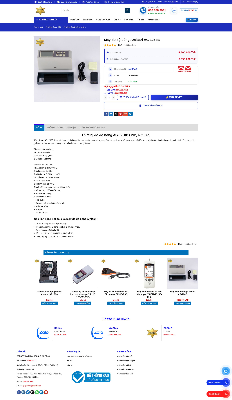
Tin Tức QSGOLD (148, 2)
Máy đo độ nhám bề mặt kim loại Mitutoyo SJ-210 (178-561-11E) (82, 294)
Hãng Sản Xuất (103, 20)
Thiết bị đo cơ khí (53, 27)
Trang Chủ (74, 20)
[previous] (34, 284)
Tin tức (140, 20)
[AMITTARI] (185, 69)
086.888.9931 (122, 90)
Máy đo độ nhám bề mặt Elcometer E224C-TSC (116, 293)
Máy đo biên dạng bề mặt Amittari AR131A (49, 293)
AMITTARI (132, 69)
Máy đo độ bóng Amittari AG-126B (182, 293)
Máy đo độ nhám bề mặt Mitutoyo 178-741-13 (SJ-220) (149, 294)
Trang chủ (38, 27)
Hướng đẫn (153, 20)
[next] (198, 284)
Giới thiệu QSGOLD (171, 2)
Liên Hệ (117, 20)
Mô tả (39, 127)
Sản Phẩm (88, 20)
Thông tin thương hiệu (61, 127)
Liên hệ (159, 2)
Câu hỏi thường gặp (92, 127)
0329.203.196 (121, 93)
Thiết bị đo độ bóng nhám (75, 27)
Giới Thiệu (129, 20)
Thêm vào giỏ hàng (135, 97)
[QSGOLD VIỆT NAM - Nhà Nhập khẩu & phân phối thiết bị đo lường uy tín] (45, 10)
